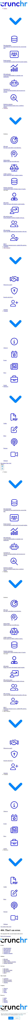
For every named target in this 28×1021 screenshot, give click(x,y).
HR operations (6, 971)
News (4, 991)
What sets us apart (7, 980)
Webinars (5, 1002)
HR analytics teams (7, 970)
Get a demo (3, 463)
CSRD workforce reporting (9, 961)
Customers (5, 246)
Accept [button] (11, 1018)
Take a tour (8, 463)
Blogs (4, 999)
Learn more (20, 1014)
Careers (5, 992)
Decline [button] (17, 1018)
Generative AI (6, 952)
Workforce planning (7, 953)
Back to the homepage (6, 936)
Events (5, 989)
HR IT (4, 972)
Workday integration (8, 963)
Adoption (5, 982)
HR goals (5, 959)
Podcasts (5, 1000)
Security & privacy (7, 981)
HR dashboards (6, 950)
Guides (5, 998)
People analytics (7, 949)
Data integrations (7, 948)
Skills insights (6, 960)
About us (5, 988)
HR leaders (6, 969)
